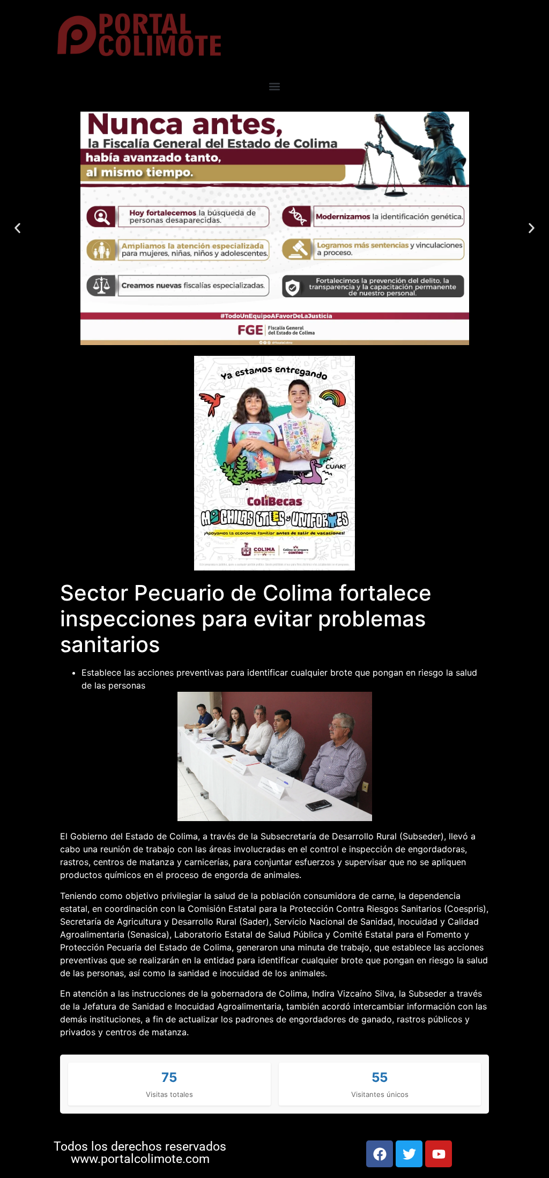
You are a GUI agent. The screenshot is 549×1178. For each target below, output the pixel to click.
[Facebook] (379, 1153)
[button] (275, 87)
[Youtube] (438, 1153)
